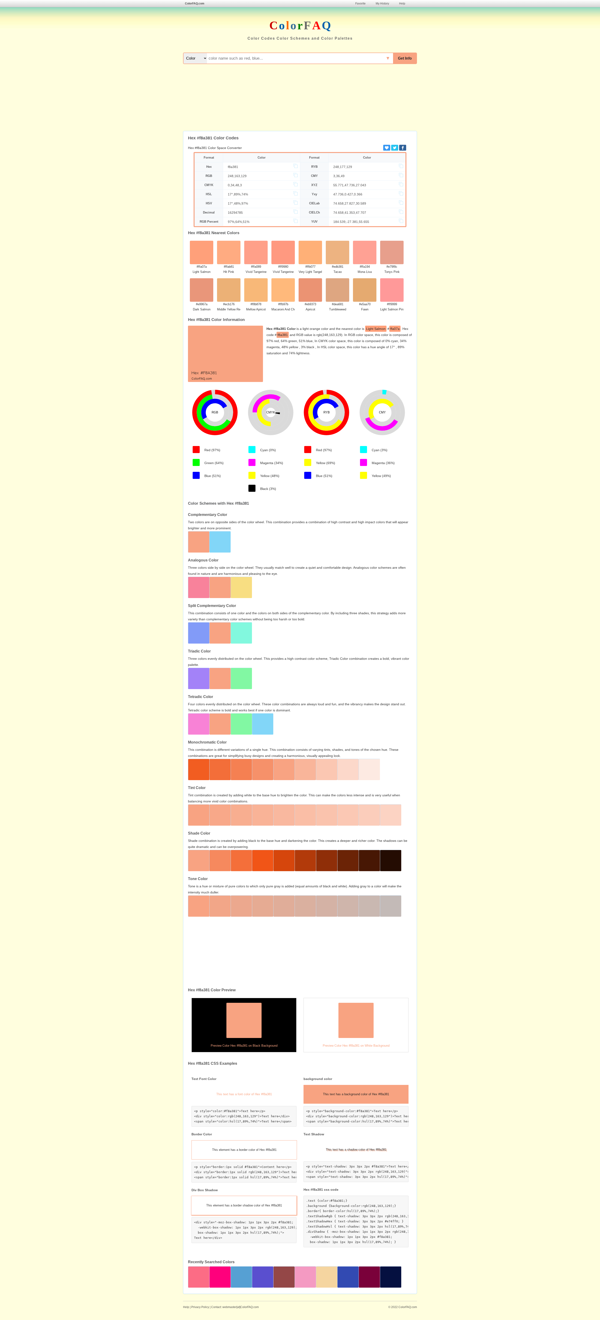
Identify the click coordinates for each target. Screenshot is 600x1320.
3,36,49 (339, 176)
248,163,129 (237, 176)
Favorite (360, 3)
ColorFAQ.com (194, 3)
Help (402, 3)
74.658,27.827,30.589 (349, 203)
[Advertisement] (300, 98)
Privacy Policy (200, 1307)
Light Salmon (376, 329)
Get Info (405, 58)
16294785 (235, 212)
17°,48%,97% (238, 203)
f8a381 (233, 167)
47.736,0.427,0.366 (347, 194)
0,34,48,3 (235, 185)
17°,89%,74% (238, 194)
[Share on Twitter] (394, 148)
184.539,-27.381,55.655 (351, 222)
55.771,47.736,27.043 (349, 185)
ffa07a (395, 329)
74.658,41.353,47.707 (349, 212)
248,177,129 (342, 167)
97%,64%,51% (238, 222)
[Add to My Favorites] (386, 148)
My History (382, 3)
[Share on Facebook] (402, 148)
